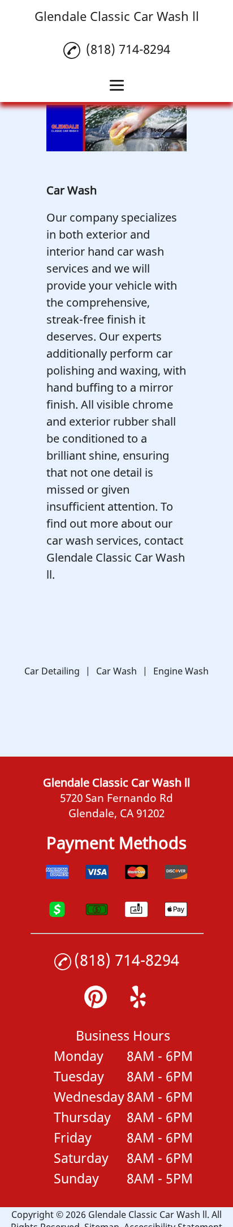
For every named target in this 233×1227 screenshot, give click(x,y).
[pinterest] (95, 1004)
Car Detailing (52, 671)
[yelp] (138, 1004)
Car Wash (116, 671)
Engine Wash (181, 671)
